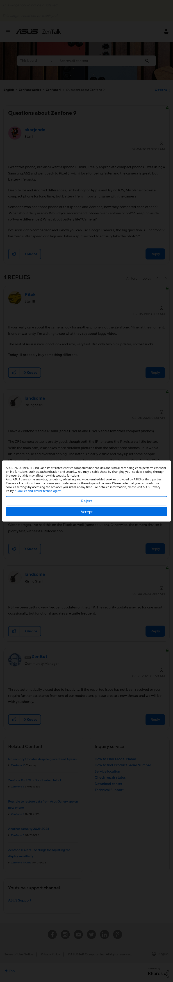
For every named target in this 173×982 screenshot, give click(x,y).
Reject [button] (86, 500)
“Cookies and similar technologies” (38, 491)
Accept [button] (87, 511)
